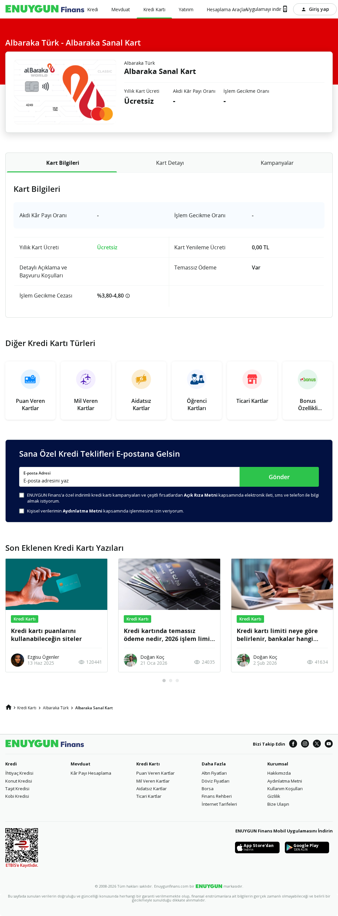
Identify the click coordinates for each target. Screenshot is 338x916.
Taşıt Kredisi (17, 789)
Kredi (11, 764)
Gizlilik (273, 796)
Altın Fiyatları (214, 773)
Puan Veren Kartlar (155, 773)
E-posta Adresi (37, 473)
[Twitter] (317, 744)
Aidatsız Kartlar (151, 789)
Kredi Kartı (148, 764)
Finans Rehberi (217, 796)
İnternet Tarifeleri (219, 804)
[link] (8, 707)
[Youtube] (329, 744)
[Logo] (44, 9)
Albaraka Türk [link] (56, 708)
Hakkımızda (279, 773)
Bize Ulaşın (278, 804)
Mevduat (80, 764)
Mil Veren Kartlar (153, 781)
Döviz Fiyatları (215, 781)
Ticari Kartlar (148, 796)
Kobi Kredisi (17, 796)
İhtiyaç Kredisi (19, 773)
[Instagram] (305, 744)
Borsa (208, 789)
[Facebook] (293, 744)
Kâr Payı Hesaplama (91, 773)
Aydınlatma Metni (284, 781)
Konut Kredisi (18, 781)
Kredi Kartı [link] (26, 708)
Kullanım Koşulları (285, 789)
